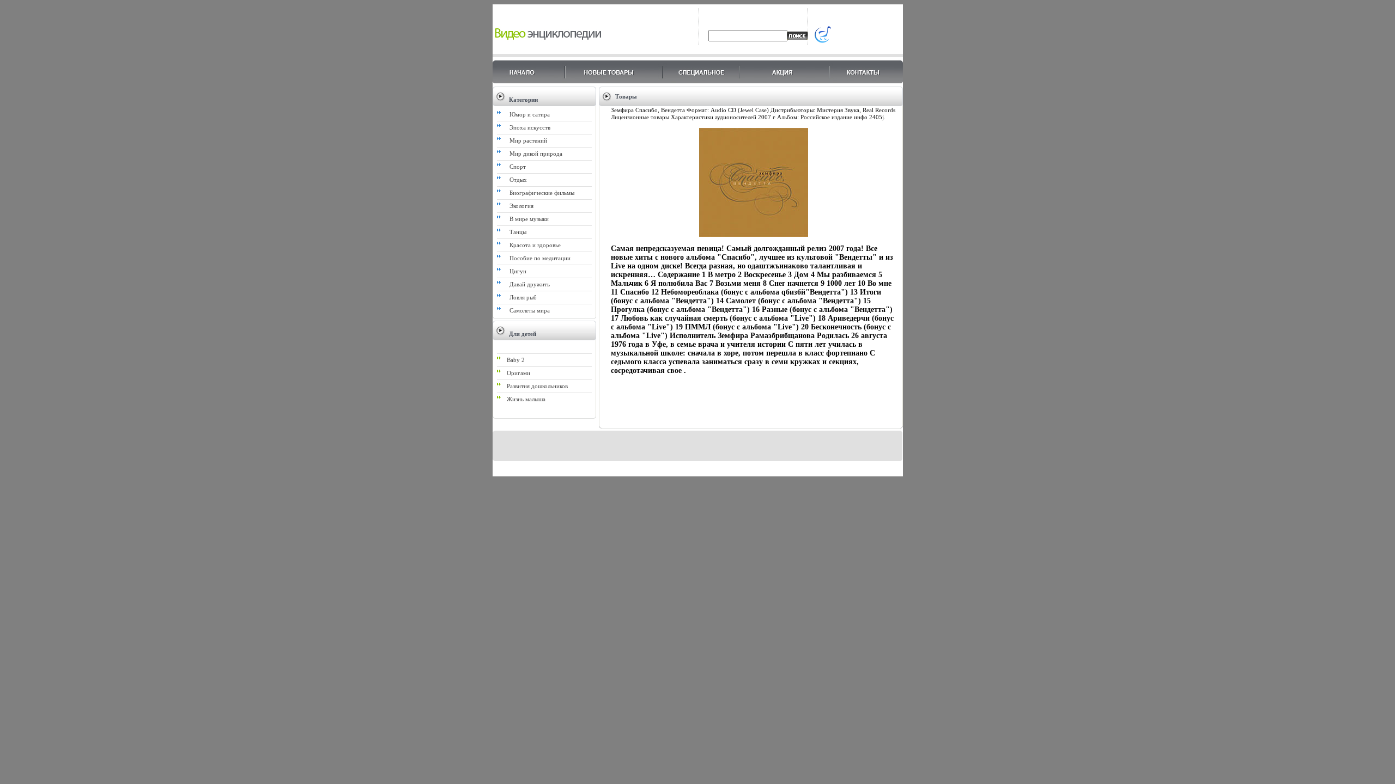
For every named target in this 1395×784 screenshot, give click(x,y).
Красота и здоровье (535, 245)
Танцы (518, 232)
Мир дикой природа (536, 153)
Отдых (518, 179)
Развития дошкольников (537, 386)
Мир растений (528, 140)
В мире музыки (529, 219)
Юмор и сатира (530, 114)
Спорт (518, 166)
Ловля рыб (523, 297)
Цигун (518, 271)
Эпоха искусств (530, 127)
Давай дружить (530, 284)
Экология (521, 206)
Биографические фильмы (542, 192)
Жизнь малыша (526, 399)
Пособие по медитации (540, 258)
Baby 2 (516, 360)
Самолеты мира (530, 310)
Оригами (518, 373)
